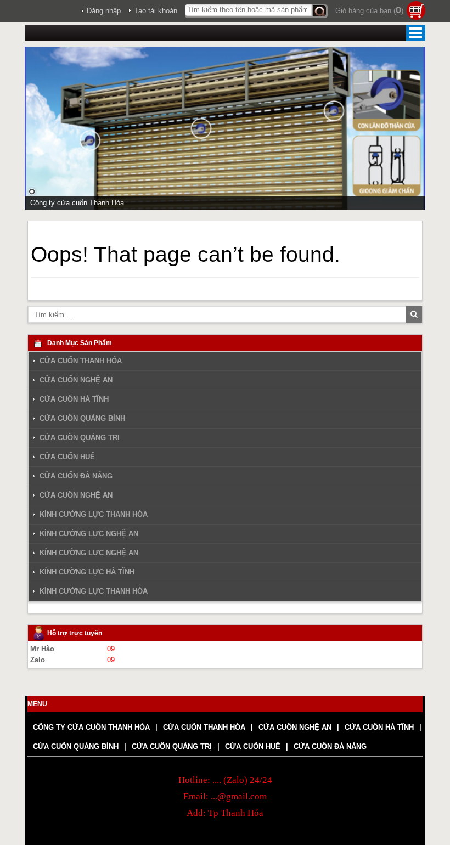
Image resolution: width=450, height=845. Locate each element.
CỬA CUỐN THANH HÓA (81, 361)
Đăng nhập (104, 11)
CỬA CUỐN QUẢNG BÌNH (82, 418)
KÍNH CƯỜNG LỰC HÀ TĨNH (87, 572)
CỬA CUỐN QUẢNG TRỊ (80, 437)
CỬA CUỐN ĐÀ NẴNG (76, 476)
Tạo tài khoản (155, 11)
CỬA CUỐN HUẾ (67, 457)
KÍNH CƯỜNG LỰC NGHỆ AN (89, 533)
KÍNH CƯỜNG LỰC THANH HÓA (94, 514)
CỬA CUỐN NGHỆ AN (76, 380)
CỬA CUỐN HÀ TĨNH (74, 399)
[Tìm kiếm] (320, 11)
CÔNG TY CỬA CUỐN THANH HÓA (91, 727)
